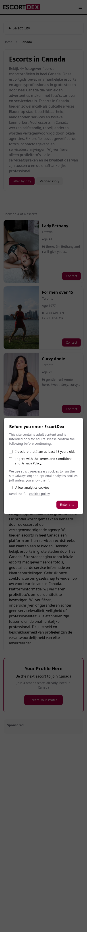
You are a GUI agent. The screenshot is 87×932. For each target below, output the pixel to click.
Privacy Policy (31, 463)
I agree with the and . (43, 461)
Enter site (67, 504)
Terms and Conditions (55, 459)
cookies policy (39, 494)
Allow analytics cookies (32, 487)
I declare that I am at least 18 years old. (45, 451)
